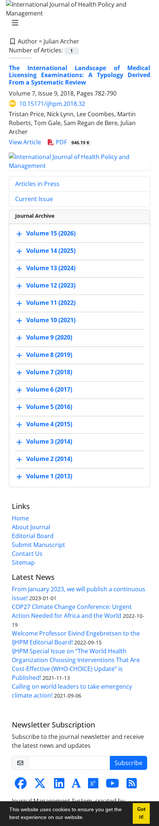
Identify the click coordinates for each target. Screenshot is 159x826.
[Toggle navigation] (77, 23)
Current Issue (34, 199)
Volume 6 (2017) (49, 389)
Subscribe (128, 763)
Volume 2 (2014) (49, 459)
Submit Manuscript (38, 545)
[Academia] (76, 785)
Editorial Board (33, 536)
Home (20, 518)
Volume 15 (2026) (50, 233)
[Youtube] (112, 785)
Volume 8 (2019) (49, 355)
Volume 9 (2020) (49, 337)
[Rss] (132, 785)
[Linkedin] (59, 785)
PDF (71, 142)
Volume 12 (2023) (50, 285)
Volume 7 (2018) (49, 372)
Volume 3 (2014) (49, 441)
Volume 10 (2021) (50, 320)
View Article (25, 142)
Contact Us (27, 554)
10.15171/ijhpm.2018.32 (52, 104)
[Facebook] (21, 785)
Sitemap (23, 562)
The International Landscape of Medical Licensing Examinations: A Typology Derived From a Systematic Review (79, 75)
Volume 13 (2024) (50, 268)
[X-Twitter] (40, 785)
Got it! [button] (141, 813)
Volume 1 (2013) (49, 476)
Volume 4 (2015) (49, 424)
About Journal (31, 527)
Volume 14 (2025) (50, 251)
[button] (86, 818)
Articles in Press (37, 184)
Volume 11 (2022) (50, 303)
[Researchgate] (93, 785)
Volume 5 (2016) (49, 407)
